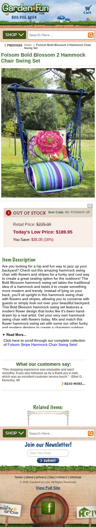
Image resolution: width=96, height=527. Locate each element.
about (29, 477)
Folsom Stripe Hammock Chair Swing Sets (42, 344)
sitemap (75, 477)
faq (51, 477)
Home (27, 44)
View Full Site (48, 488)
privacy (41, 477)
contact (61, 477)
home (19, 477)
